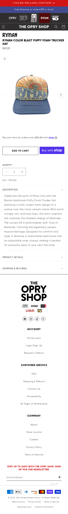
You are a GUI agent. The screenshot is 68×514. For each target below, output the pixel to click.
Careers (34, 439)
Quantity (7, 165)
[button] (56, 26)
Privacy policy (34, 502)
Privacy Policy (34, 447)
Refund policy (18, 502)
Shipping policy (24, 507)
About (34, 425)
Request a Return (34, 353)
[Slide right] (61, 94)
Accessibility (34, 396)
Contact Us (34, 389)
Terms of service (51, 502)
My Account (34, 338)
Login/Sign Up (34, 345)
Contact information (44, 507)
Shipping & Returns (34, 381)
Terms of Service (34, 455)
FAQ (34, 374)
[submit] (59, 477)
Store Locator (34, 432)
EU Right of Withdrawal (34, 404)
